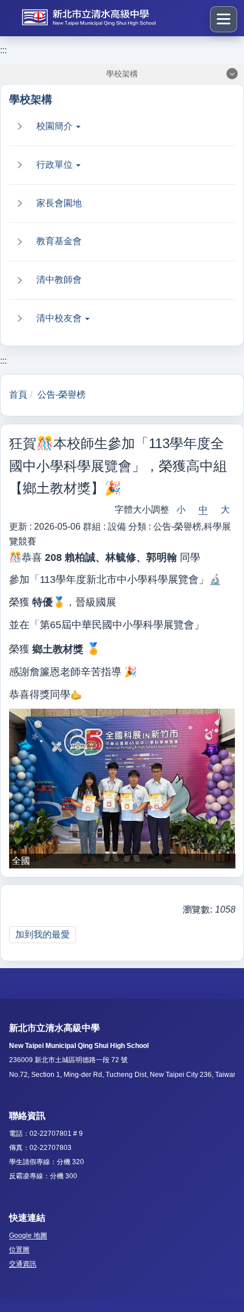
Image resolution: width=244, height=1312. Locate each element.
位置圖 (19, 1250)
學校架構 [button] (122, 73)
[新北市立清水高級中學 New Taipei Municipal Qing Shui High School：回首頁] (105, 18)
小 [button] (181, 509)
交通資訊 (22, 1264)
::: (3, 50)
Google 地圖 (28, 1235)
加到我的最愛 (42, 934)
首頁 (18, 394)
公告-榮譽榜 (61, 394)
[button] (129, 126)
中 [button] (203, 509)
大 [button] (225, 509)
